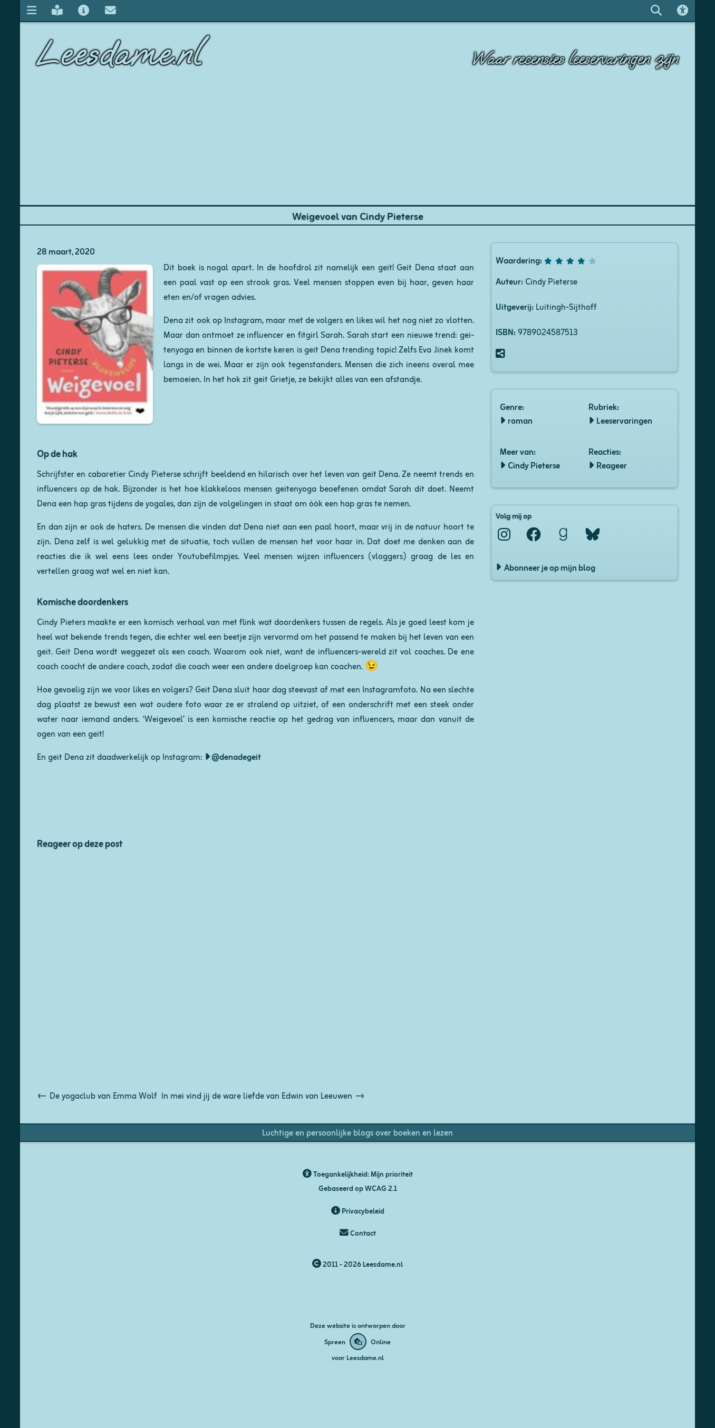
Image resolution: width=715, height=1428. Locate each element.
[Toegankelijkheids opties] (683, 10)
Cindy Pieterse (534, 464)
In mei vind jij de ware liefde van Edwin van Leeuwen (263, 1095)
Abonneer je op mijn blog (549, 567)
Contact (362, 1233)
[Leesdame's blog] (57, 10)
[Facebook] (533, 534)
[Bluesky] (592, 534)
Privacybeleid (362, 1211)
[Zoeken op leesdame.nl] (656, 10)
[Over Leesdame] (84, 10)
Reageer (611, 464)
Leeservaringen (624, 420)
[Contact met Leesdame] (110, 10)
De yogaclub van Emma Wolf (97, 1095)
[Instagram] (504, 534)
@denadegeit (236, 756)
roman (520, 420)
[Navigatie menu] (31, 10)
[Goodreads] (563, 534)
